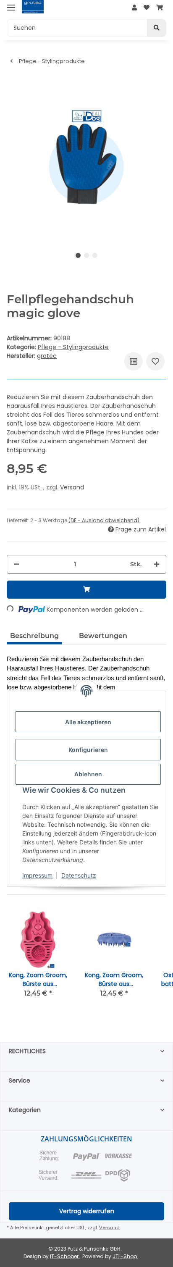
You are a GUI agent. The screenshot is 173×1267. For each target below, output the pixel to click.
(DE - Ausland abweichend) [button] (103, 520)
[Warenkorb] (159, 8)
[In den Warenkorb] (86, 590)
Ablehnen (88, 774)
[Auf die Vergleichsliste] (133, 361)
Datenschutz (78, 875)
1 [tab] (78, 255)
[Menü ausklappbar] (11, 7)
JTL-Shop (125, 1256)
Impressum (37, 875)
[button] (134, 8)
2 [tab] (86, 255)
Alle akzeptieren (88, 722)
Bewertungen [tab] (103, 636)
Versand (72, 487)
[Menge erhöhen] (156, 564)
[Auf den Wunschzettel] (155, 361)
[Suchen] (156, 28)
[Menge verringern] (16, 564)
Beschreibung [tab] (34, 636)
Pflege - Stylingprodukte (73, 347)
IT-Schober (65, 1256)
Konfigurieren (88, 749)
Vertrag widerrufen (86, 1211)
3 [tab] (94, 255)
